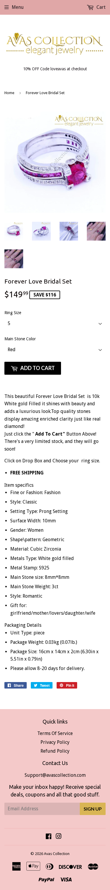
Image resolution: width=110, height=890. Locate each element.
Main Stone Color (20, 338)
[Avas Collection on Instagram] (59, 837)
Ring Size (12, 312)
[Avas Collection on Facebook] (48, 837)
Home (9, 93)
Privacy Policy (55, 742)
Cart (100, 7)
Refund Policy (55, 751)
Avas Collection (57, 853)
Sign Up (93, 808)
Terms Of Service (55, 733)
